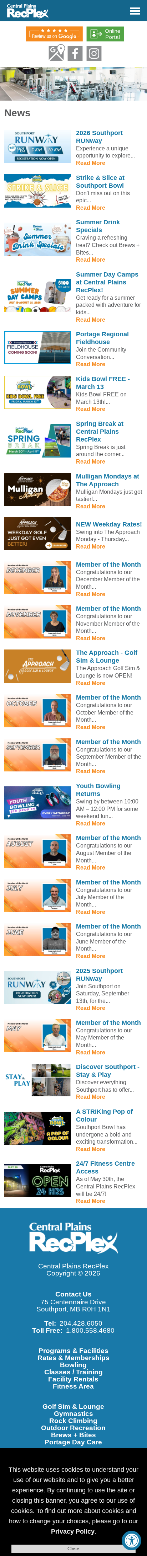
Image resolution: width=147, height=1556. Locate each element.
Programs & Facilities (73, 1350)
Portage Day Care (73, 1442)
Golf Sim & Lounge (73, 1406)
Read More (90, 163)
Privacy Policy (73, 1531)
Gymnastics (73, 1413)
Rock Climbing (73, 1420)
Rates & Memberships (73, 1358)
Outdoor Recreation (73, 1428)
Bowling (73, 1365)
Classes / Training (73, 1372)
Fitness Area (73, 1386)
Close (73, 1548)
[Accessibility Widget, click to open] (131, 1540)
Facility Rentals (73, 1379)
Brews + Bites (73, 1435)
